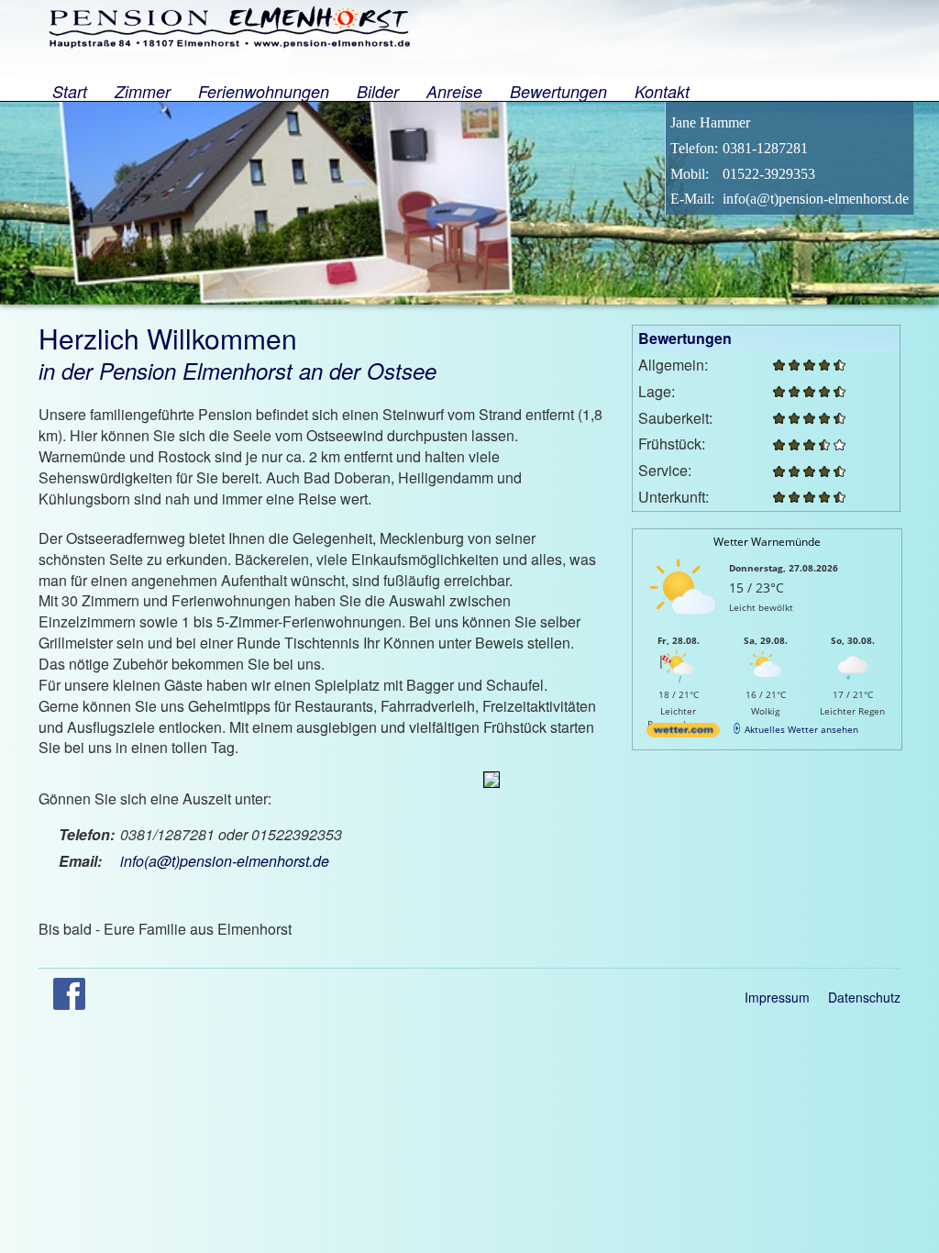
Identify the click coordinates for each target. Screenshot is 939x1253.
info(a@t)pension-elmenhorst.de (224, 860)
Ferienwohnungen (263, 90)
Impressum (777, 997)
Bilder (378, 90)
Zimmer (143, 90)
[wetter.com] (683, 733)
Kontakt (662, 90)
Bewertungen (558, 90)
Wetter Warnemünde (767, 541)
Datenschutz (864, 997)
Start (69, 90)
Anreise (454, 90)
